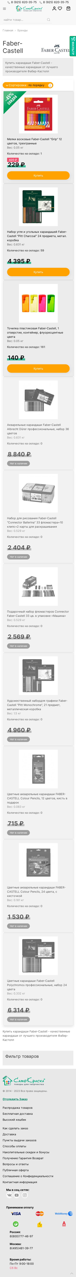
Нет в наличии (18, 463)
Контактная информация (20, 1182)
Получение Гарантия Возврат (23, 1158)
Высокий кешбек (14, 1119)
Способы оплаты (14, 1146)
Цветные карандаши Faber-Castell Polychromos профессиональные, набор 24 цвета (37, 985)
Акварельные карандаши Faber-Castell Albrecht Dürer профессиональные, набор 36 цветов (38, 429)
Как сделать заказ (15, 1128)
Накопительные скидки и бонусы (26, 1152)
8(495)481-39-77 (21, 1248)
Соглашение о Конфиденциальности (28, 1176)
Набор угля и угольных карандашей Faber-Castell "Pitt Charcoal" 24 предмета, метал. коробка (37, 236)
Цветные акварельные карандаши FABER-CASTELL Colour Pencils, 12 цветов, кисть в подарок (37, 798)
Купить (38, 175)
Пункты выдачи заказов (19, 1140)
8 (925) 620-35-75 (24, 2)
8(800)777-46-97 (21, 1236)
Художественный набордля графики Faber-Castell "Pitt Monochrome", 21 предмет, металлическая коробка (37, 705)
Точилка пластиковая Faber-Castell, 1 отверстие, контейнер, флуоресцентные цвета (35, 332)
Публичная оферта (16, 1170)
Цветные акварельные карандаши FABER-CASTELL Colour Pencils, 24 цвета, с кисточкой (36, 892)
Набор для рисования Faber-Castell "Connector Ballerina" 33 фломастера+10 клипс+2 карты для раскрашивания (35, 522)
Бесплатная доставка (18, 1113)
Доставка (9, 1134)
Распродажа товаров (18, 1107)
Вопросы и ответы (16, 1164)
